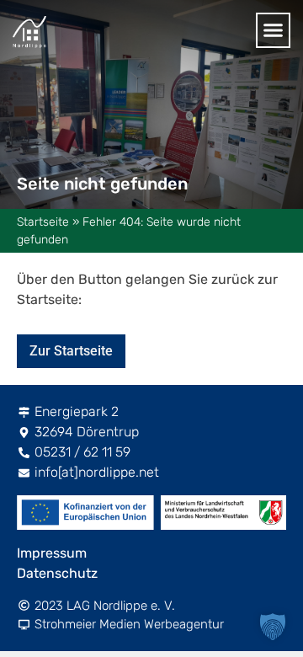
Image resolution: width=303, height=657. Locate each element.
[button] (273, 30)
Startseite (43, 222)
